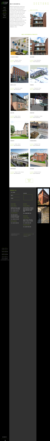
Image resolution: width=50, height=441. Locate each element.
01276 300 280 (5, 251)
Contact (4, 17)
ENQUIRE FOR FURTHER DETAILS (29, 180)
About (4, 7)
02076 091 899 (5, 254)
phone (12, 198)
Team (5, 9)
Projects (5, 14)
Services (5, 10)
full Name (13, 192)
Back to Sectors (34, 10)
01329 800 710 (28, 213)
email (12, 195)
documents (4, 437)
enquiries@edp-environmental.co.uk (5, 259)
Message (25, 193)
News (5, 15)
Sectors (4, 12)
